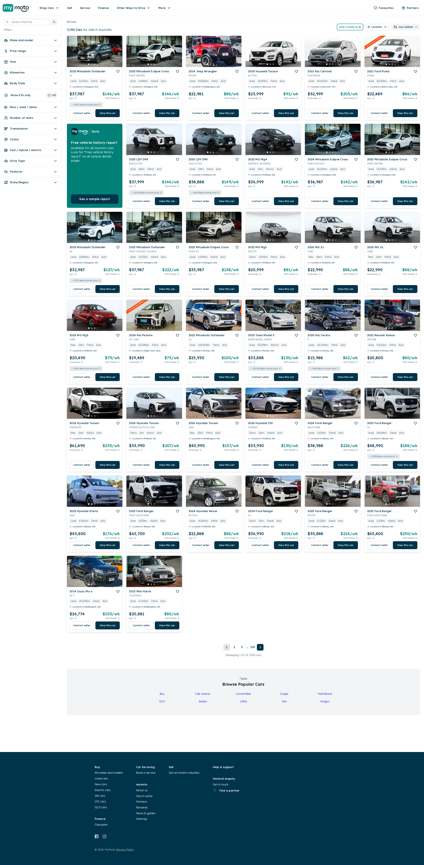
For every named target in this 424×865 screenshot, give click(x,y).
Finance (103, 8)
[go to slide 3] (95, 64)
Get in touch (221, 784)
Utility (243, 701)
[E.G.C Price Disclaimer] (76, 98)
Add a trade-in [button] (348, 26)
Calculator (101, 824)
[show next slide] (117, 54)
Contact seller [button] (82, 113)
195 (252, 647)
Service (85, 8)
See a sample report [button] (94, 199)
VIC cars (100, 801)
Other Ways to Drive (131, 8)
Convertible (243, 693)
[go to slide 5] (101, 64)
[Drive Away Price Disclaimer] (260, 98)
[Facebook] (97, 836)
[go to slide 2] (92, 64)
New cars (101, 784)
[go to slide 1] (89, 64)
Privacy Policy (125, 849)
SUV (162, 701)
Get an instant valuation (184, 772)
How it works (144, 796)
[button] (54, 22)
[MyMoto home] (16, 8)
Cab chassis (203, 693)
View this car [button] (107, 113)
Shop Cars (47, 8)
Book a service (146, 772)
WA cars (100, 795)
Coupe (284, 693)
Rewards (142, 807)
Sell (69, 8)
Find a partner (229, 790)
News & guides (145, 813)
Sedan (203, 701)
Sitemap (141, 818)
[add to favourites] (117, 71)
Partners (141, 801)
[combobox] (27, 22)
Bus (162, 693)
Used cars (101, 778)
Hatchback (325, 693)
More (162, 8)
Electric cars (103, 790)
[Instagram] (104, 836)
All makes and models (109, 772)
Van (284, 701)
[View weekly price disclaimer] (119, 98)
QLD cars (101, 807)
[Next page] (260, 647)
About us (142, 790)
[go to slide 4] (98, 64)
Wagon (324, 701)
